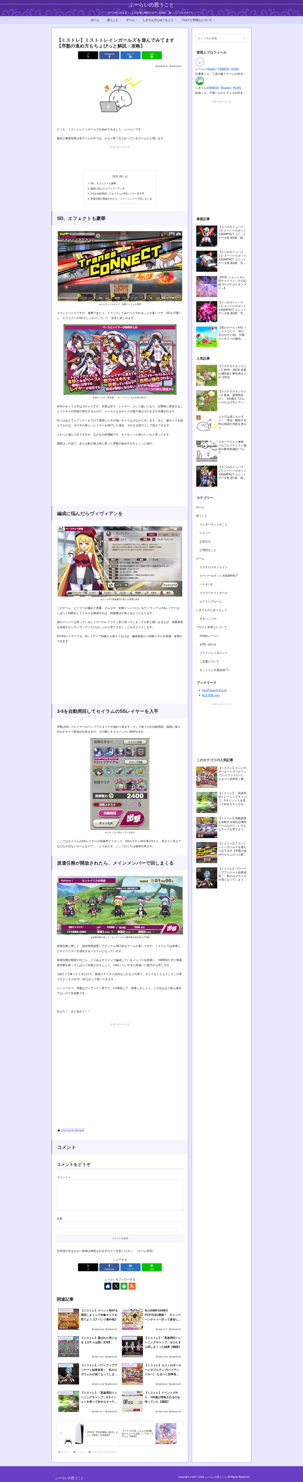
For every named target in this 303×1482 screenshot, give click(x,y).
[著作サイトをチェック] (107, 1286)
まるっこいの (208, 618)
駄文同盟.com (211, 695)
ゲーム (200, 558)
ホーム (200, 507)
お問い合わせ (208, 644)
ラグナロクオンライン (214, 567)
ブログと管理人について (211, 627)
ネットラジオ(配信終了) (214, 670)
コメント (63, 1177)
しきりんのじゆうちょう (211, 610)
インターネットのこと (214, 524)
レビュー (205, 533)
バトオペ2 (206, 584)
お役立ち (205, 541)
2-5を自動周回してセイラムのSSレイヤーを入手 (117, 193)
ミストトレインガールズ (72, 1130)
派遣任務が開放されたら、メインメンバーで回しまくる (121, 198)
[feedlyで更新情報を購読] (123, 1286)
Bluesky (226, 88)
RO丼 (234, 69)
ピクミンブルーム (211, 601)
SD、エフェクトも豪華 (103, 183)
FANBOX (223, 69)
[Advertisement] (120, 157)
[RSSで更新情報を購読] (132, 1286)
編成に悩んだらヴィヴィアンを (107, 188)
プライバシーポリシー (214, 653)
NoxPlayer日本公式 (214, 690)
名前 (59, 1218)
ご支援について (209, 661)
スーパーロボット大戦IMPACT (219, 576)
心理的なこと (208, 550)
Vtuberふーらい (209, 636)
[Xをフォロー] (115, 1286)
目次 (115, 176)
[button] (244, 38)
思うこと (201, 516)
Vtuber (211, 69)
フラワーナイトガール (214, 593)
